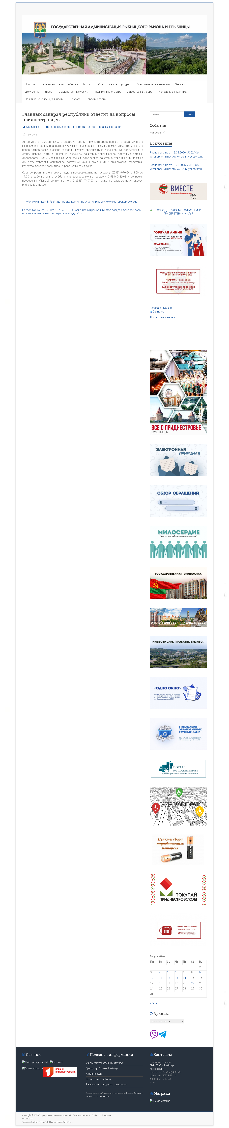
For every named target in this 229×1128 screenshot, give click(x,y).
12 (168, 977)
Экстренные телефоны (98, 1079)
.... (151, 175)
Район (99, 84)
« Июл (153, 1003)
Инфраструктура (119, 84)
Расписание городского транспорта (106, 1084)
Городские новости (62, 126)
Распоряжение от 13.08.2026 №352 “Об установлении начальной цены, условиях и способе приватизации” (176, 155)
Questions (74, 99)
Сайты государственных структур (104, 1063)
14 (184, 977)
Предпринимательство (107, 91)
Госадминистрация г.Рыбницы (59, 84)
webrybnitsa (33, 126)
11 (160, 977)
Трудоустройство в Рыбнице (102, 1068)
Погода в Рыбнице (161, 307)
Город (87, 84)
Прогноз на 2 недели (163, 317)
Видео (48, 91)
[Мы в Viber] (154, 1037)
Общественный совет (140, 91)
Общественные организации (152, 84)
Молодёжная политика (173, 91)
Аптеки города (94, 1073)
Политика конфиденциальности (44, 99)
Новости (30, 84)
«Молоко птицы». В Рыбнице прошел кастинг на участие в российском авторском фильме (79, 201)
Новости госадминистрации (104, 126)
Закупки (180, 84)
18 (160, 983)
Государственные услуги (73, 91)
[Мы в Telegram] (162, 1037)
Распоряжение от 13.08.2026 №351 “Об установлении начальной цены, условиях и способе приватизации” (176, 167)
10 (151, 977)
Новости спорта (96, 99)
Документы (32, 91)
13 (176, 977)
